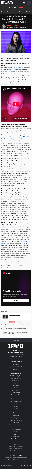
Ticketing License (16, 453)
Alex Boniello (17, 67)
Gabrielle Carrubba (12, 84)
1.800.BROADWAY (18, 352)
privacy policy (27, 459)
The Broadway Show (16, 401)
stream (18, 74)
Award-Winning (16, 390)
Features (21, 12)
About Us (16, 431)
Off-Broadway (16, 392)
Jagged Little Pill (6, 137)
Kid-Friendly (16, 385)
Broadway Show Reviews (16, 425)
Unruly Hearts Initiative (15, 262)
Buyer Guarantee (16, 439)
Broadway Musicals (16, 378)
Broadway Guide (16, 418)
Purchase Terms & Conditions (16, 448)
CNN (4, 199)
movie (11, 167)
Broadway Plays (16, 380)
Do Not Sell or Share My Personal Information (16, 457)
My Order (16, 364)
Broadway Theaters (16, 420)
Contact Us (15, 350)
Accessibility (16, 436)
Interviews (29, 12)
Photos (8, 12)
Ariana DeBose (19, 260)
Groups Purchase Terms (16, 450)
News (2, 12)
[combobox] (28, 3)
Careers (16, 434)
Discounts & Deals (16, 395)
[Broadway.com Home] (7, 2)
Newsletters (16, 415)
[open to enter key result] (29, 3)
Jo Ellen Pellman (6, 227)
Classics (16, 387)
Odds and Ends (13, 26)
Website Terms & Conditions (16, 446)
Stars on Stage (16, 383)
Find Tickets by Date (16, 376)
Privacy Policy (16, 444)
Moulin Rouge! (16, 137)
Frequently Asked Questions (16, 366)
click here (20, 155)
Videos (15, 12)
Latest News (16, 404)
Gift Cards (16, 422)
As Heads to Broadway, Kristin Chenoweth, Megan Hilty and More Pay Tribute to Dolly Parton (15, 325)
